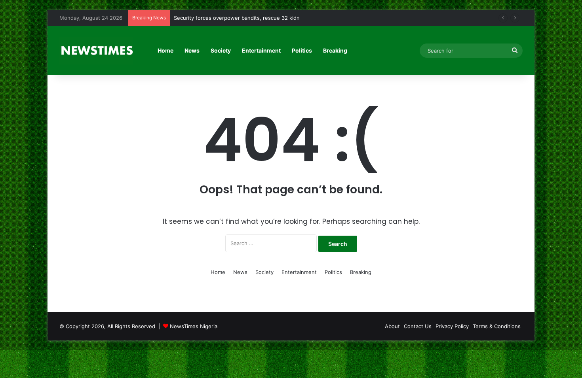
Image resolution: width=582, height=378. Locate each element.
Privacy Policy (452, 326)
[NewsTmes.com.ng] (96, 50)
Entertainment (261, 50)
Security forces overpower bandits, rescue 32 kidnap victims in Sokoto (261, 18)
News (192, 50)
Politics (302, 50)
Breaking (335, 50)
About (392, 326)
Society (221, 50)
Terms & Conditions (497, 326)
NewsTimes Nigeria (193, 326)
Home (165, 50)
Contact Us (418, 326)
